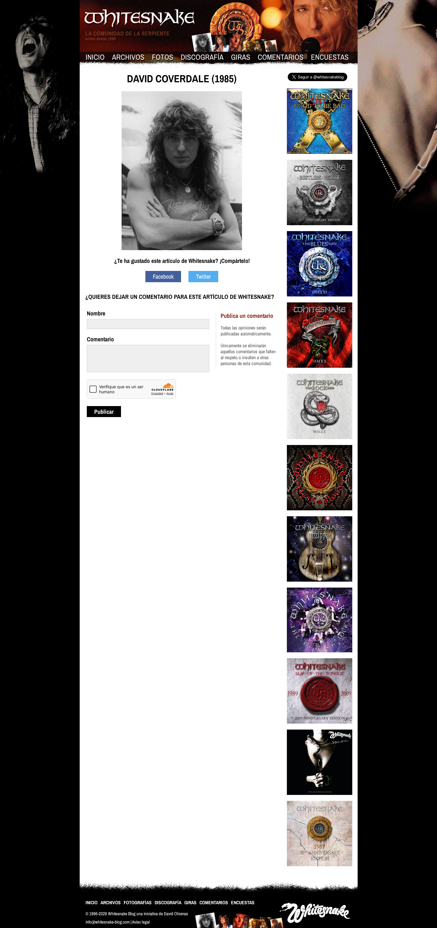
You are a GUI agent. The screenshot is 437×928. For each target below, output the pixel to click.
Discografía (202, 57)
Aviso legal (141, 922)
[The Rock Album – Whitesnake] (319, 443)
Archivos (128, 57)
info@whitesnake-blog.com (108, 922)
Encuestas (330, 57)
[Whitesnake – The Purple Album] (319, 656)
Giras (240, 57)
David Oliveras (176, 913)
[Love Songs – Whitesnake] (319, 371)
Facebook (163, 276)
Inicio (95, 57)
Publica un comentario (247, 316)
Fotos (162, 57)
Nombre (96, 313)
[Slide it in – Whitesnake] (319, 799)
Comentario (100, 339)
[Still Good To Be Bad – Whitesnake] (319, 158)
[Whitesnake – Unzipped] (319, 585)
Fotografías (138, 902)
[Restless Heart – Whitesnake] (319, 229)
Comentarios (281, 57)
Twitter (203, 276)
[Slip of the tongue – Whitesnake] (319, 727)
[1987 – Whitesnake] (319, 870)
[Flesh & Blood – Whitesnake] (319, 514)
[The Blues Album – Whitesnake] (319, 300)
